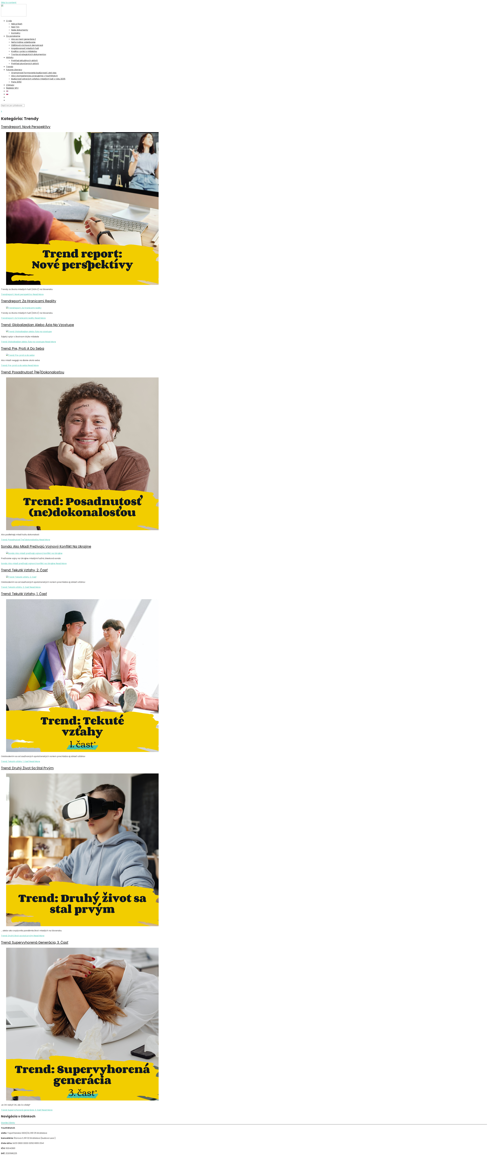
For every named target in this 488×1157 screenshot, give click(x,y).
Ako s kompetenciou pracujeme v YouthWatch (34, 75)
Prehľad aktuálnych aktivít (24, 60)
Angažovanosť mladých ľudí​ (25, 48)
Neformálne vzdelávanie (23, 42)
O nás (9, 20)
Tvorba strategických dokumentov (28, 54)
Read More (22, 294)
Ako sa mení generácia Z (23, 39)
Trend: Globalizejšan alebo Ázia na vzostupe (37, 325)
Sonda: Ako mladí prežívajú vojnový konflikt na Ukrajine (46, 546)
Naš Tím (15, 26)
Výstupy (10, 85)
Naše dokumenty (19, 30)
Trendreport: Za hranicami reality (28, 301)
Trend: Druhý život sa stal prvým (27, 768)
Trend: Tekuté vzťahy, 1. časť (24, 594)
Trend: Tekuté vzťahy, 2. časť (24, 570)
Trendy (9, 66)
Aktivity (9, 57)
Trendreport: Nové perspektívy (25, 126)
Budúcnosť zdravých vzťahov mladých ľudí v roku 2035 (38, 78)
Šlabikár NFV (12, 88)
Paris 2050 (16, 81)
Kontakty (15, 33)
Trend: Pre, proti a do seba (22, 348)
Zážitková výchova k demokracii (27, 45)
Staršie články (8, 1122)
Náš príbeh (16, 23)
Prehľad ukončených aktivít (25, 63)
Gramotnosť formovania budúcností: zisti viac (34, 72)
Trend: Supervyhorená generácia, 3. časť (34, 942)
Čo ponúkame (13, 36)
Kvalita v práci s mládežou (24, 51)
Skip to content (8, 2)
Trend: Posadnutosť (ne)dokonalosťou (32, 372)
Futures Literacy (14, 69)
